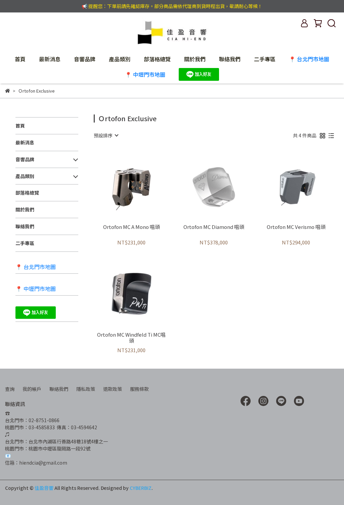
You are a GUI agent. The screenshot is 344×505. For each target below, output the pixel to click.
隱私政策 (85, 388)
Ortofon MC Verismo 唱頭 (296, 227)
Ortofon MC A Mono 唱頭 (131, 227)
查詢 (9, 388)
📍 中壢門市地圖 (145, 74)
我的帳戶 (32, 388)
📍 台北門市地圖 (309, 59)
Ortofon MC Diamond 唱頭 (213, 227)
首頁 (20, 59)
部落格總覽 (157, 59)
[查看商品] (121, 184)
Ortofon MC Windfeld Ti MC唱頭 (131, 338)
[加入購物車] (140, 184)
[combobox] (106, 135)
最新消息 (49, 59)
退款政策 (112, 388)
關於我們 (195, 59)
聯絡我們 (230, 59)
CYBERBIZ (141, 487)
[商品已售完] (223, 184)
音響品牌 (84, 59)
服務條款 (139, 388)
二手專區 (264, 59)
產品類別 (119, 59)
